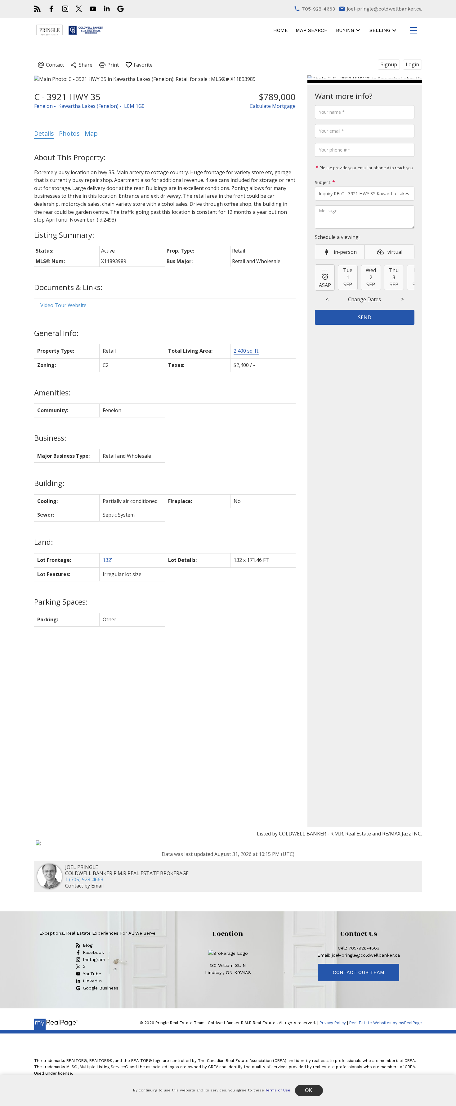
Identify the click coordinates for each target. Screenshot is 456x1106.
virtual (394, 252)
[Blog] (37, 9)
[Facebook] (51, 9)
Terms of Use (277, 1090)
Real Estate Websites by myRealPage (385, 1022)
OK (309, 1090)
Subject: (323, 182)
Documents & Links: (68, 287)
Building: (49, 483)
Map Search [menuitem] (312, 30)
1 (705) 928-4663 (84, 879)
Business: (50, 438)
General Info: (56, 333)
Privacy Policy (333, 1022)
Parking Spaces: (61, 602)
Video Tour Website (63, 305)
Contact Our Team (358, 972)
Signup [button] (389, 64)
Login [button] (412, 64)
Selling (380, 30)
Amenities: (52, 392)
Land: (43, 542)
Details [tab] (44, 133)
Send (364, 317)
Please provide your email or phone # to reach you (366, 167)
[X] (79, 9)
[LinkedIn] (107, 9)
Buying (345, 30)
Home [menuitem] (280, 30)
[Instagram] (65, 9)
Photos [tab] (69, 133)
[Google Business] (120, 9)
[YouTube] (93, 9)
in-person (345, 252)
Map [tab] (91, 133)
